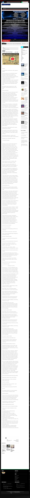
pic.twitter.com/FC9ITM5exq (20, 486)
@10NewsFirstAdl (4, 484)
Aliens (20, 43)
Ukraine (22, 51)
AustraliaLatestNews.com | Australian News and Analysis (14, 491)
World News (22, 53)
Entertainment (22, 58)
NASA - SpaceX (12, 43)
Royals (21, 59)
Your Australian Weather (23, 54)
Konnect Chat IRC (17, 475)
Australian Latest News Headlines (24, 50)
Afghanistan (22, 52)
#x (24, 484)
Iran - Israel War (16, 43)
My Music (16, 479)
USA (21, 61)
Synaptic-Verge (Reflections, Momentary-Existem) (26, 90)
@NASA (10, 484)
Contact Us (16, 472)
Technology (22, 57)
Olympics (22, 49)
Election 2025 (22, 48)
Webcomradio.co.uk (17, 477)
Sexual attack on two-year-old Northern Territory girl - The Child (26, 99)
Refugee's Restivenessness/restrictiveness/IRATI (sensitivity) (26, 123)
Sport (21, 55)
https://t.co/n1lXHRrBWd (5, 483)
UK (21, 60)
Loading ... (5, 0)
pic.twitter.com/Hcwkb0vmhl (5, 487)
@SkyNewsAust (7, 484)
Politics (22, 56)
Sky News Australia (17, 480)
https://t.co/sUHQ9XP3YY (18, 483)
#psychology (23, 484)
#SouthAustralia (17, 484)
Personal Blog (16, 478)
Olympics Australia (24, 43)
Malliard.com (16, 476)
